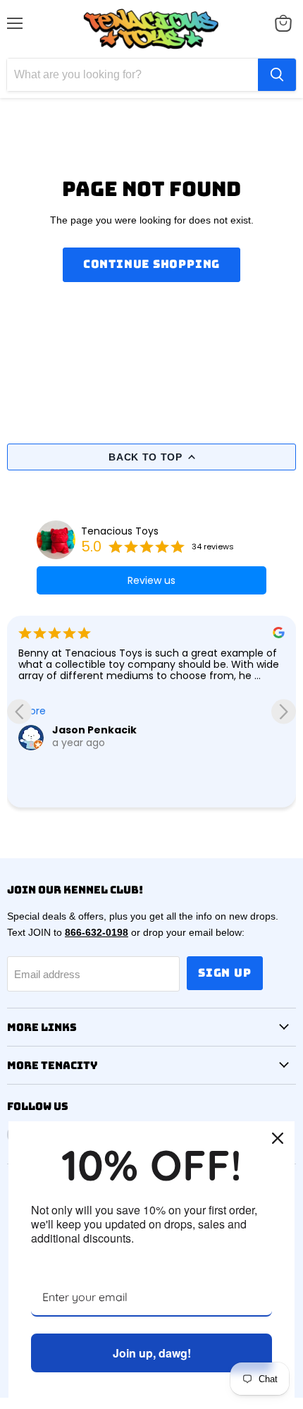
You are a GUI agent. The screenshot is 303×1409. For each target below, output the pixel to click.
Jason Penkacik (94, 730)
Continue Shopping (152, 264)
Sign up (225, 972)
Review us (151, 580)
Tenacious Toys (120, 531)
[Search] (277, 75)
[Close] (278, 1138)
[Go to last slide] (19, 711)
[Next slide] (283, 711)
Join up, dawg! (152, 1353)
